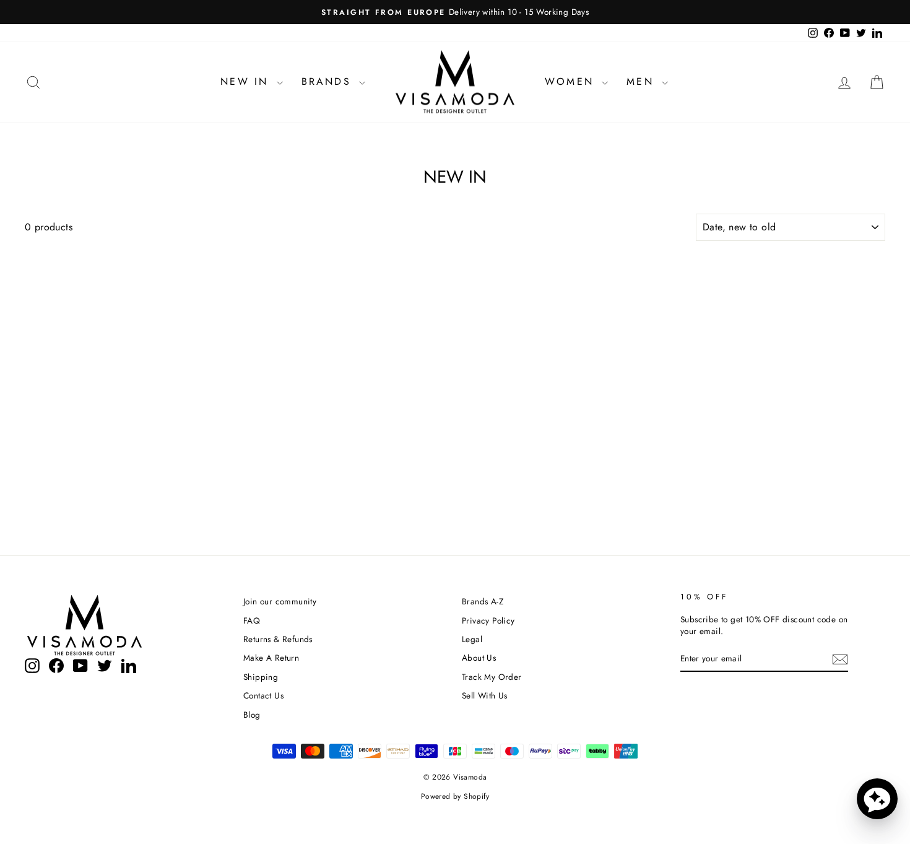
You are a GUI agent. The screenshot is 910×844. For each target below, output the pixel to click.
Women (572, 81)
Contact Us (263, 695)
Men (642, 81)
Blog (252, 714)
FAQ (251, 620)
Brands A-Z (482, 601)
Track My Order (492, 677)
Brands (328, 81)
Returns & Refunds (278, 639)
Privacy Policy (488, 620)
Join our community (279, 601)
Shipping (260, 677)
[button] (877, 798)
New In (246, 81)
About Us (479, 657)
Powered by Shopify (455, 796)
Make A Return (271, 657)
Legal (472, 639)
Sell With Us (485, 695)
